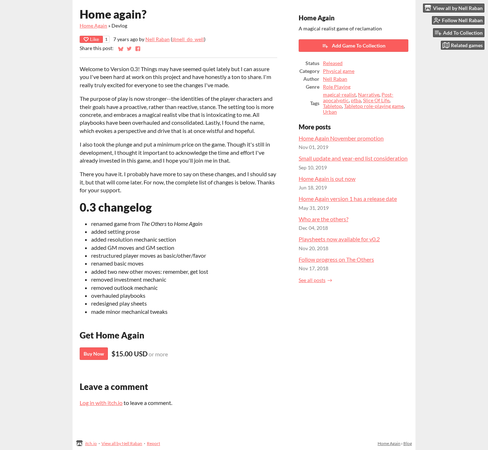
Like (94, 39)
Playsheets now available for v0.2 (339, 239)
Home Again (93, 26)
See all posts (312, 280)
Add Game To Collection (358, 46)
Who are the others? (323, 219)
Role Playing (336, 87)
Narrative (368, 95)
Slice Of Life (376, 100)
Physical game (338, 71)
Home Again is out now (327, 178)
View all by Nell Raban (121, 443)
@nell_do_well (188, 39)
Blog (407, 443)
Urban (330, 112)
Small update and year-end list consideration (353, 158)
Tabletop (332, 106)
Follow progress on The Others (336, 259)
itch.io (91, 443)
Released (333, 63)
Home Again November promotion (341, 138)
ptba (356, 100)
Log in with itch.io (101, 402)
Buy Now (94, 354)
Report (153, 443)
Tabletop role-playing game (374, 106)
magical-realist (339, 95)
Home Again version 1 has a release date (348, 198)
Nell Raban (157, 39)
